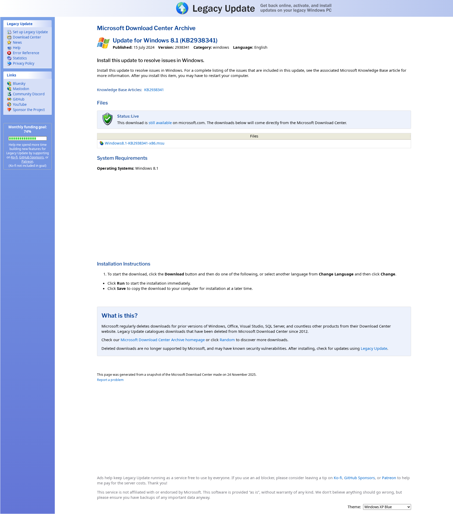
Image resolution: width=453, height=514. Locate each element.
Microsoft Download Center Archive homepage (163, 339)
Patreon (27, 161)
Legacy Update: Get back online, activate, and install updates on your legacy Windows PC (226, 8)
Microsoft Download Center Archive (146, 28)
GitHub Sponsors (31, 157)
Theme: (354, 506)
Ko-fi (14, 157)
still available (160, 122)
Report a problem (110, 380)
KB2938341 (154, 89)
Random (227, 339)
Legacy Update (374, 348)
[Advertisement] (27, 256)
